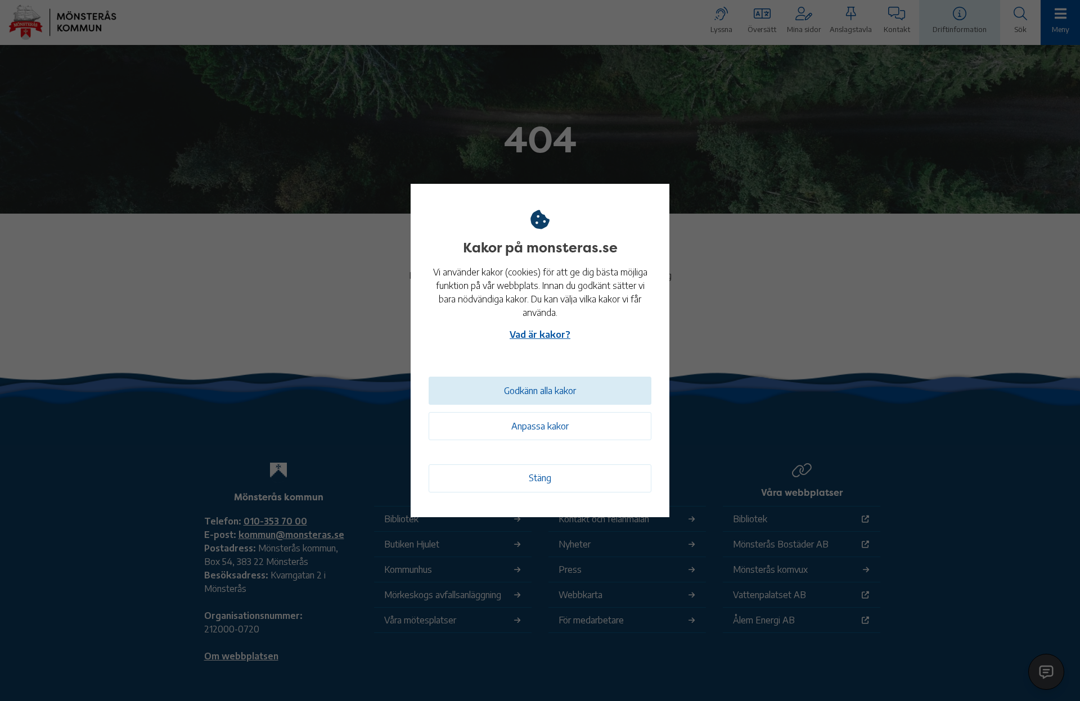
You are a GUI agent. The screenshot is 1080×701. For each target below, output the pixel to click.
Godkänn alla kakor (540, 390)
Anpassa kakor (540, 426)
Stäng (540, 477)
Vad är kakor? (540, 334)
